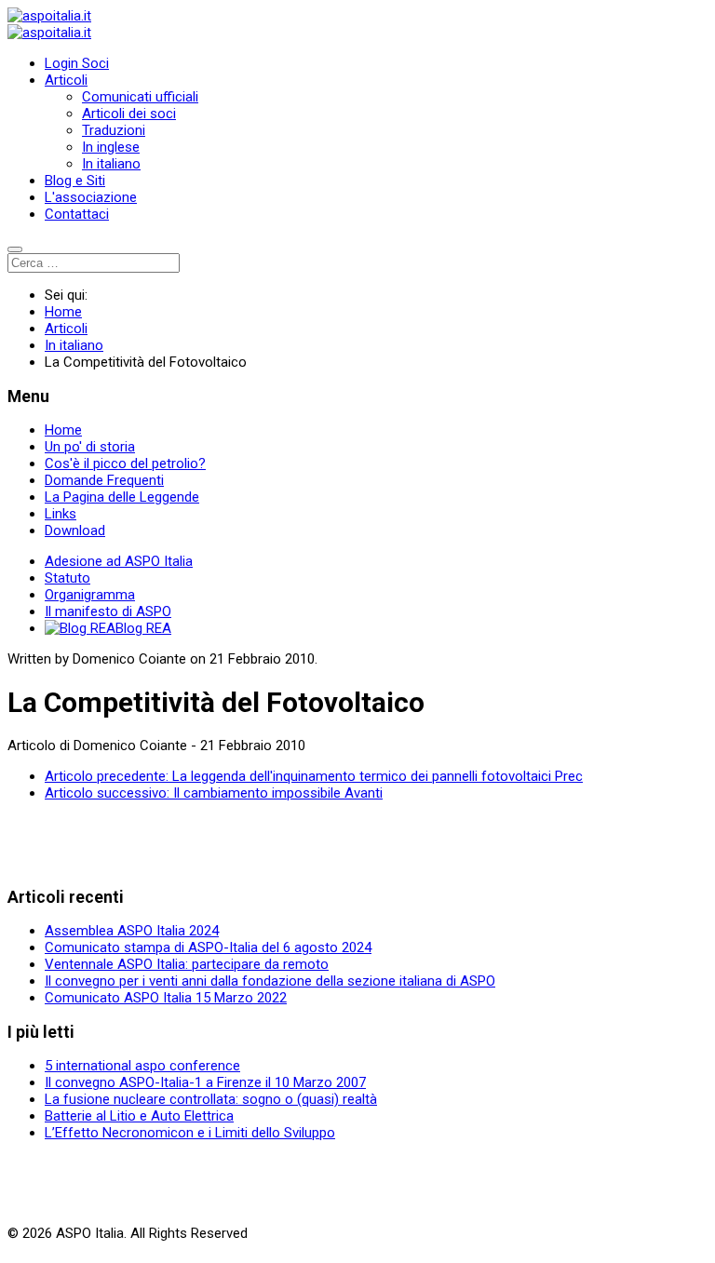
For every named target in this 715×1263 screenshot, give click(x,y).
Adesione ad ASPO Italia (119, 561)
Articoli (66, 80)
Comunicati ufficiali (140, 96)
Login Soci (77, 63)
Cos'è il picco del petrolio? (125, 463)
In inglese (111, 147)
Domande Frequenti (104, 480)
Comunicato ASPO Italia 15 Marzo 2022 (166, 997)
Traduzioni (113, 130)
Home (63, 430)
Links (60, 513)
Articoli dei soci (129, 113)
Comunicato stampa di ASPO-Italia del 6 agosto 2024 (208, 947)
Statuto (67, 578)
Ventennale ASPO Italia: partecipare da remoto (187, 964)
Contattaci (77, 214)
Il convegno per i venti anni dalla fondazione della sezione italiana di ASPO (270, 981)
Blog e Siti (75, 180)
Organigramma (90, 594)
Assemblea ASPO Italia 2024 (132, 930)
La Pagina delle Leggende (122, 497)
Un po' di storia (90, 446)
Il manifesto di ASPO (108, 611)
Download (75, 530)
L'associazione (91, 197)
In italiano (111, 163)
